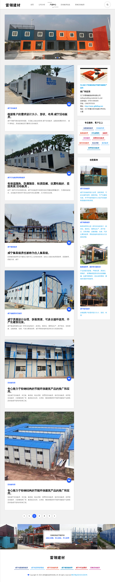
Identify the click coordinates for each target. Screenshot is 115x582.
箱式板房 (105, 143)
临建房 (105, 133)
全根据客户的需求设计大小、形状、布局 (93, 314)
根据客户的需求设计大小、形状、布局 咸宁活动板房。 (37, 115)
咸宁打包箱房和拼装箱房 (16, 177)
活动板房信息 (65, 5)
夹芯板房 (86, 138)
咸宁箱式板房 (85, 309)
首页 (32, 5)
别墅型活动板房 (98, 138)
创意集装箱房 (88, 128)
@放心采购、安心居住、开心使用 (57, 537)
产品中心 (53, 5)
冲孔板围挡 (95, 133)
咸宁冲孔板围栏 (81, 568)
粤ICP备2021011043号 (79, 575)
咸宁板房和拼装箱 (37, 568)
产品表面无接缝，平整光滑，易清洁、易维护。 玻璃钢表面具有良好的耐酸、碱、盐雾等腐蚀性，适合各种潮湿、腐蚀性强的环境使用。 (93, 275)
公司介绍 (42, 5)
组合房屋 (95, 143)
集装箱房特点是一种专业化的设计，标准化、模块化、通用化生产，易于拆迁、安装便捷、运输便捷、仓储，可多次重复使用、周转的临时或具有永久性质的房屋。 (93, 231)
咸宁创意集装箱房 (21, 568)
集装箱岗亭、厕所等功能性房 (90, 267)
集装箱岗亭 (84, 133)
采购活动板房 (79, 5)
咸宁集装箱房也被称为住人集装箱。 (29, 253)
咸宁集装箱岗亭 (67, 568)
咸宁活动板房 (12, 108)
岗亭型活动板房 (93, 148)
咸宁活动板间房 (52, 568)
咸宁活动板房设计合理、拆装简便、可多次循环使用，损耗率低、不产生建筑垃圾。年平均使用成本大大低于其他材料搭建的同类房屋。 (93, 196)
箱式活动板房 (84, 143)
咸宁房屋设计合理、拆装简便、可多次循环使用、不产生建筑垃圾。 (39, 321)
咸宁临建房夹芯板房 (15, 313)
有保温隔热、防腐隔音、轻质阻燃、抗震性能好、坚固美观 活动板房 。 (39, 185)
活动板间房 (11, 383)
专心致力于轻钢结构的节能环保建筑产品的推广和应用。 (39, 390)
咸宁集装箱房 (12, 247)
